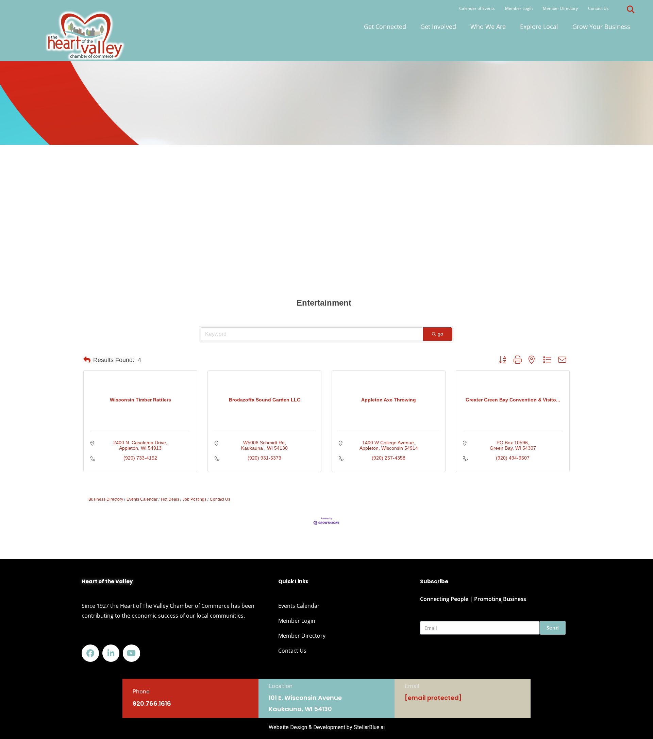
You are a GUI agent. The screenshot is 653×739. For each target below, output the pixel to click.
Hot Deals (170, 499)
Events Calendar (142, 499)
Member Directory (560, 8)
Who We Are (488, 26)
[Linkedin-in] (111, 653)
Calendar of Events (477, 8)
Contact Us (598, 8)
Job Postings (194, 499)
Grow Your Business (601, 26)
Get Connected (385, 26)
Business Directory (105, 499)
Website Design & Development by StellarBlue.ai (327, 727)
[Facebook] (90, 653)
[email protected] (433, 697)
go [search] (440, 334)
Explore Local (539, 26)
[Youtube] (131, 653)
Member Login (519, 8)
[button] (630, 9)
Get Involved (438, 26)
